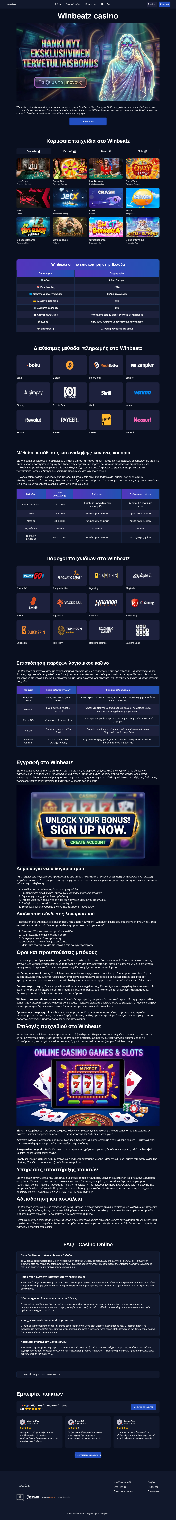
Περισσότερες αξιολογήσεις (88, 1455)
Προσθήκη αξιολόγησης (143, 1407)
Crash (104, 151)
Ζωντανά (67, 151)
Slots (140, 151)
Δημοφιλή (32, 151)
